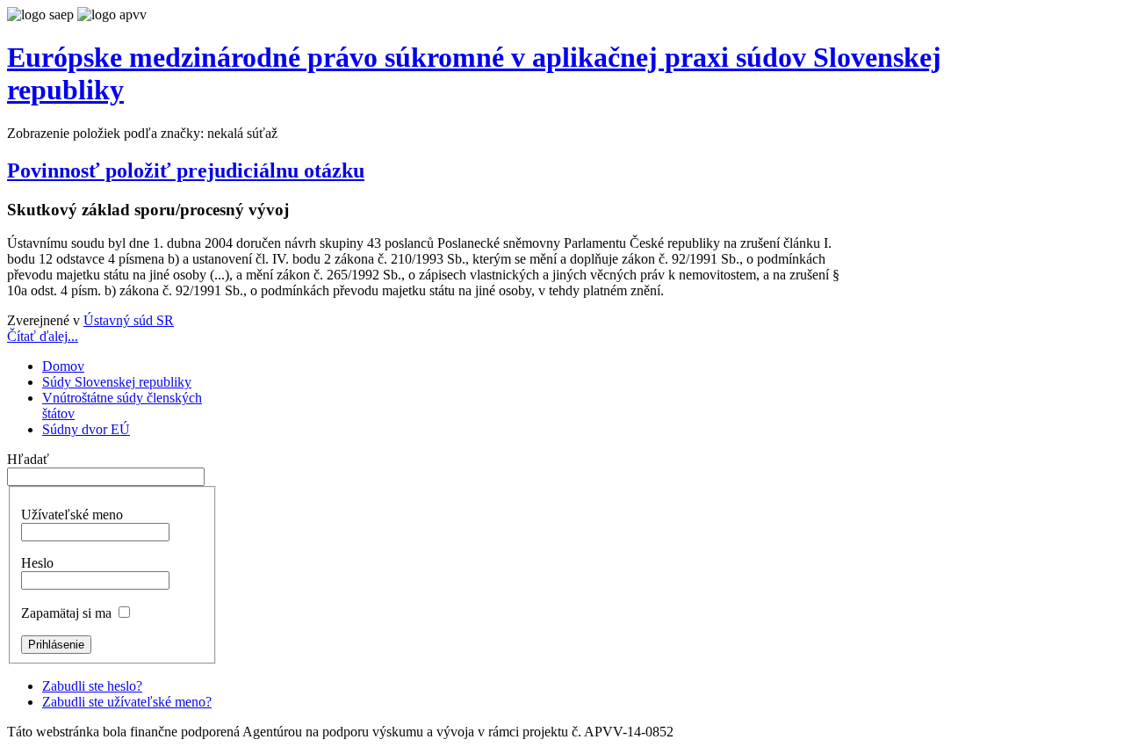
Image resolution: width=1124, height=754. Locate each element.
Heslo (37, 562)
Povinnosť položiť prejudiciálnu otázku (185, 170)
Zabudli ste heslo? (92, 685)
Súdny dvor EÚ (86, 429)
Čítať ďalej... (42, 336)
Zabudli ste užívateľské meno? (127, 701)
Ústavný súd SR (128, 320)
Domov (63, 366)
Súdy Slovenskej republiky (116, 381)
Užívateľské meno (72, 514)
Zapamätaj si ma (66, 612)
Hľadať (28, 459)
